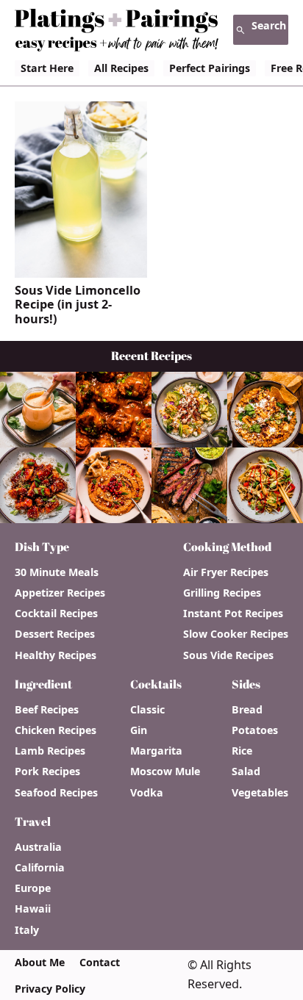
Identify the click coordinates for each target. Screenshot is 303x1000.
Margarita (156, 751)
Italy (27, 930)
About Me (40, 962)
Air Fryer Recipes (225, 572)
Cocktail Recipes (56, 613)
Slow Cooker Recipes (235, 634)
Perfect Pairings (209, 68)
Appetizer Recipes (60, 593)
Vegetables (260, 793)
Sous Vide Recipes (228, 655)
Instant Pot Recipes (233, 613)
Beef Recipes (47, 710)
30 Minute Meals (57, 572)
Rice (242, 751)
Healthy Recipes (55, 655)
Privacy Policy (50, 989)
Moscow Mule (165, 771)
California (40, 868)
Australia (38, 847)
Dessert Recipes (55, 634)
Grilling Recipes (222, 593)
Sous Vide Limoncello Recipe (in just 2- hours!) (77, 305)
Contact (99, 962)
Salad (246, 771)
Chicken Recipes (55, 730)
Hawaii (33, 909)
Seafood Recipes (56, 793)
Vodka (146, 793)
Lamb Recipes (50, 751)
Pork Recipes (47, 771)
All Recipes (121, 68)
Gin (138, 730)
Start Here (47, 68)
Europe (33, 888)
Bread (247, 710)
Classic (147, 710)
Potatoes (255, 730)
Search (269, 25)
